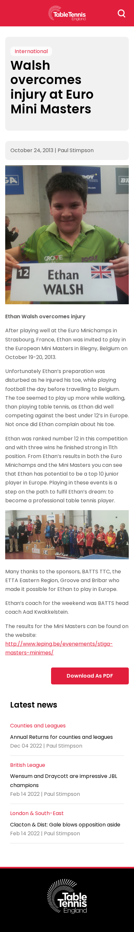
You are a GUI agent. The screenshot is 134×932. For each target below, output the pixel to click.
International (31, 51)
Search (121, 13)
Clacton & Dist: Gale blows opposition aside (65, 824)
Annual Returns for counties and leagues (61, 737)
